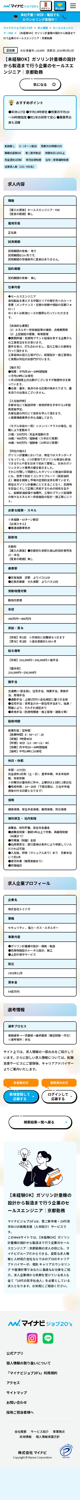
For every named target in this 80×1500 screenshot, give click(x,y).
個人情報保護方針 (48, 1436)
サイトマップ (16, 1392)
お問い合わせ (16, 1402)
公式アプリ (14, 1353)
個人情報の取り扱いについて (28, 1363)
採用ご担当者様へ (20, 1412)
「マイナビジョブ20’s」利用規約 (31, 1372)
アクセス (13, 1382)
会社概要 (20, 1431)
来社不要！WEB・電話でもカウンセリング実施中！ (40, 17)
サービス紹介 (40, 1431)
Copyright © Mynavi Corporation (32, 1457)
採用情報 (26, 1436)
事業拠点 (59, 1431)
